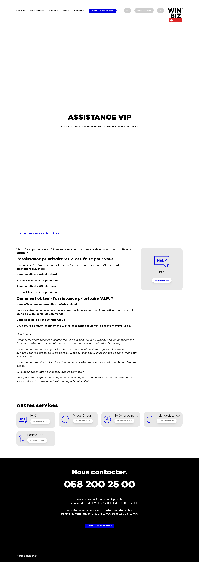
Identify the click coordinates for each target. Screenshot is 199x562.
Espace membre (144, 11)
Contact (79, 11)
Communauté (37, 11)
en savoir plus (162, 280)
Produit (20, 11)
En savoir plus (40, 422)
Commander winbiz (102, 11)
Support (53, 11)
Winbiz (66, 11)
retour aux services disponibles (39, 233)
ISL (161, 11)
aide (127, 326)
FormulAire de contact (99, 526)
